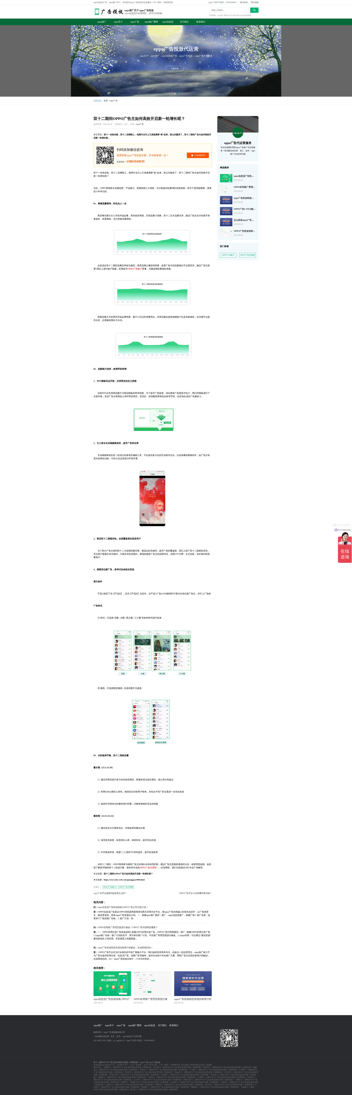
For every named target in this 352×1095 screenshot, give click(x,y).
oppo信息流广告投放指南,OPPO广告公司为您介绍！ (123, 907)
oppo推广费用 (151, 22)
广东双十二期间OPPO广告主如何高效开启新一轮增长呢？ (213, 1070)
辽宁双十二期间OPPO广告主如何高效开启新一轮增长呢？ (158, 1080)
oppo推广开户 (122, 1065)
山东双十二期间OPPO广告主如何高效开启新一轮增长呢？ (195, 1082)
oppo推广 (101, 22)
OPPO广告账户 (109, 887)
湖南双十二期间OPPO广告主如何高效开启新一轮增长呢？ (122, 1077)
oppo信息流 (167, 22)
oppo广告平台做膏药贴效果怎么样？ (110, 893)
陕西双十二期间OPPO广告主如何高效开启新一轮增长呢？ (180, 1085)
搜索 (254, 10)
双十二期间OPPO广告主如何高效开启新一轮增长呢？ (82, 19)
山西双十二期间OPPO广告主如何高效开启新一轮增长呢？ (130, 1085)
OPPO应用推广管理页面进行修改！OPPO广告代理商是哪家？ (128, 927)
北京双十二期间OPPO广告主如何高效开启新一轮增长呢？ (178, 1067)
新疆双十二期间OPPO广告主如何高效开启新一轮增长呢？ (166, 1087)
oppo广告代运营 (150, 1065)
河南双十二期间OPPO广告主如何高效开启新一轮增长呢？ (185, 1075)
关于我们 (184, 22)
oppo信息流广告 (108, 1065)
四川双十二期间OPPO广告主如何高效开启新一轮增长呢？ (229, 1085)
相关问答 (81, 35)
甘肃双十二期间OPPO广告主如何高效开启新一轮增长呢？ (164, 1070)
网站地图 (254, 2)
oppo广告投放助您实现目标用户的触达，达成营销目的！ (125, 947)
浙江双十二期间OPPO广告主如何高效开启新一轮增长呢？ (154, 1090)
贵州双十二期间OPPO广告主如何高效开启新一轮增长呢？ (149, 1072)
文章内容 (81, 24)
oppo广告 (134, 22)
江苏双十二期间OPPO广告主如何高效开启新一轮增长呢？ (172, 1077)
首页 (106, 101)
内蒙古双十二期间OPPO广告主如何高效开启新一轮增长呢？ (209, 1080)
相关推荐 (81, 41)
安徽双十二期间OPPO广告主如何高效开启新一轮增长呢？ (128, 1067)
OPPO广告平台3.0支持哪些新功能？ (195, 893)
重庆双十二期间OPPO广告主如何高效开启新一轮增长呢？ (227, 1067)
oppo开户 (118, 22)
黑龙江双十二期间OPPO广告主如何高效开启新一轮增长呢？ (135, 1075)
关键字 (80, 30)
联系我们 (200, 22)
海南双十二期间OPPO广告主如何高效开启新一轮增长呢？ (199, 1072)
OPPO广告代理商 (126, 887)
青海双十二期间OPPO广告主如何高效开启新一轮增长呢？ (145, 1082)
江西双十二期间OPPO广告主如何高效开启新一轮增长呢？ (222, 1077)
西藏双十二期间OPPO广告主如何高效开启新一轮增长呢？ (215, 1087)
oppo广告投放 (136, 1065)
